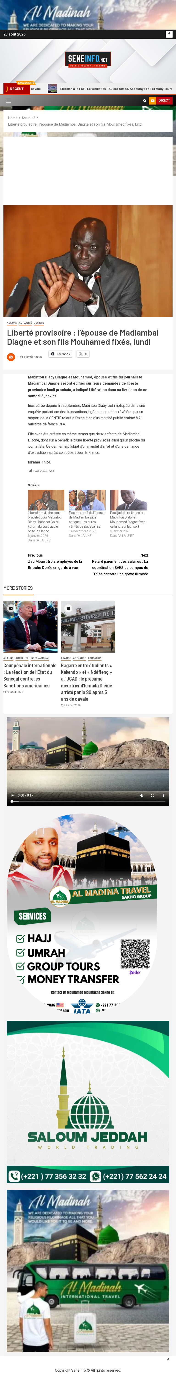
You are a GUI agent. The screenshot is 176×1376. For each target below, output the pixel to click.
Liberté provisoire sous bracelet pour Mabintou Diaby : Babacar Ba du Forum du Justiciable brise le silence (45, 522)
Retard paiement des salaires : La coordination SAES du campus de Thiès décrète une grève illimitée (120, 564)
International (40, 658)
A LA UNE (12, 323)
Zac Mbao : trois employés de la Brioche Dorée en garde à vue (55, 561)
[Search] (145, 100)
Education (95, 658)
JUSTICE (39, 323)
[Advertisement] (88, 171)
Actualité (25, 323)
